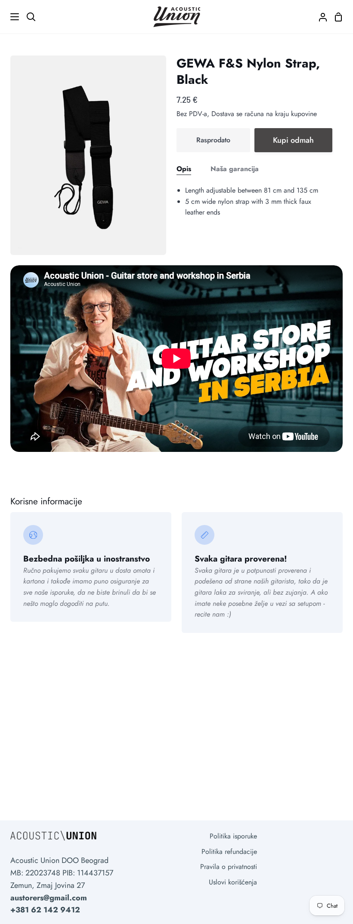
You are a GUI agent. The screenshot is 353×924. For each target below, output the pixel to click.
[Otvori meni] (10, 16)
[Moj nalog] (319, 17)
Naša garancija (235, 169)
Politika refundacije (229, 851)
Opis (183, 169)
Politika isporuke (233, 836)
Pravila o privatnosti (228, 867)
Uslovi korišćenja (233, 882)
